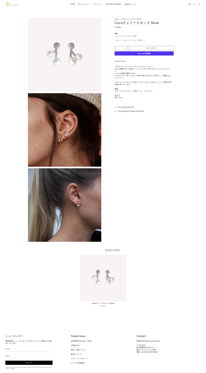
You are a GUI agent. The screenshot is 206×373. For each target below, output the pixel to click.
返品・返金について (78, 350)
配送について (76, 354)
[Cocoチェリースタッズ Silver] (103, 278)
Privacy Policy (42, 367)
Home (117, 19)
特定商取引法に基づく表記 (81, 341)
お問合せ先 (75, 345)
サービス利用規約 (78, 363)
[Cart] (199, 4)
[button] (84, 4)
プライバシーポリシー (79, 359)
